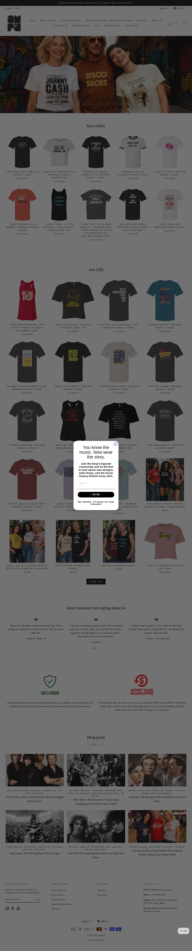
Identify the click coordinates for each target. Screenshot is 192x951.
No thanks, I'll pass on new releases (96, 503)
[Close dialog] (115, 444)
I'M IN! (96, 494)
